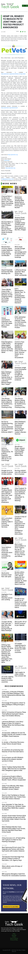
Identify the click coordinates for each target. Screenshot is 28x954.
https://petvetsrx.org (13, 154)
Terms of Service (14, 938)
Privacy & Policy (14, 939)
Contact (14, 936)
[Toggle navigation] (25, 6)
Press (14, 933)
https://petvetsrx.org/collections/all (9, 107)
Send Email (6, 160)
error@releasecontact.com (7, 179)
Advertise (14, 935)
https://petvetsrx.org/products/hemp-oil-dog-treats (13, 73)
